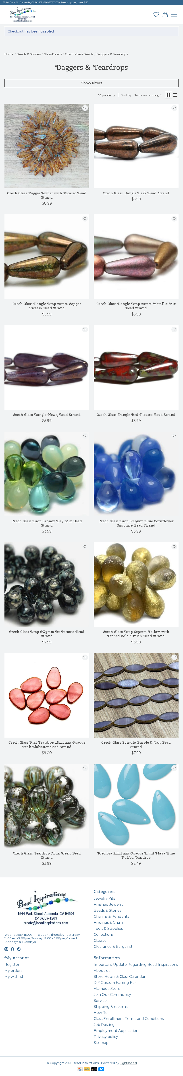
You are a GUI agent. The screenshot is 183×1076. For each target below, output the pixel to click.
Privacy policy (106, 1037)
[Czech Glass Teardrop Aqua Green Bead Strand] (46, 806)
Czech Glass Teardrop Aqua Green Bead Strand (47, 855)
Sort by (126, 95)
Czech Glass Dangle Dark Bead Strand (136, 193)
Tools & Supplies (108, 928)
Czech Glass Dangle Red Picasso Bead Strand (136, 414)
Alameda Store (107, 989)
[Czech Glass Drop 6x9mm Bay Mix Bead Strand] (46, 474)
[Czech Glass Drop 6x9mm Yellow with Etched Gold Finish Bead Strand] (136, 584)
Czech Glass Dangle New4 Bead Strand (47, 414)
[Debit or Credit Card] (94, 1069)
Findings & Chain (108, 922)
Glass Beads (53, 54)
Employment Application (116, 1031)
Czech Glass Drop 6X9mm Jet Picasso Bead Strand (46, 633)
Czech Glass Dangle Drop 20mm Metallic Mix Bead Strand (136, 305)
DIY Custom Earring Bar (115, 982)
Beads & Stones (29, 54)
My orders (13, 970)
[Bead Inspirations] (22, 14)
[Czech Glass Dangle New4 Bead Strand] (46, 367)
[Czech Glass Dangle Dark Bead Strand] (136, 146)
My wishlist (13, 976)
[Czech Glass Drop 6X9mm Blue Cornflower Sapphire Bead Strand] (136, 474)
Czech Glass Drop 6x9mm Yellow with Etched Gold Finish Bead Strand (136, 633)
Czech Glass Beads (79, 54)
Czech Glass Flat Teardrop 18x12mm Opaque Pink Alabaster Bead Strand (46, 744)
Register (11, 964)
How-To (101, 1013)
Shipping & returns (110, 1007)
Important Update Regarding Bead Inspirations (136, 964)
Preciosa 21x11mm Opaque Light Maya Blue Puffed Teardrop (136, 855)
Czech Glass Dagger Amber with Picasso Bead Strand (46, 195)
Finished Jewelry (108, 904)
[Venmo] (101, 1069)
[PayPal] (87, 1069)
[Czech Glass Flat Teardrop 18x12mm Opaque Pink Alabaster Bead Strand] (46, 695)
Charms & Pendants (111, 916)
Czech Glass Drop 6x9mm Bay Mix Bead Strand (47, 523)
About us (102, 970)
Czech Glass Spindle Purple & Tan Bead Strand (136, 744)
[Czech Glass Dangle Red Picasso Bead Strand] (136, 367)
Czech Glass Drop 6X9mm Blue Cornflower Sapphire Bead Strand (136, 523)
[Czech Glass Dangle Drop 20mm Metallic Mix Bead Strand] (136, 256)
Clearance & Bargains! (113, 946)
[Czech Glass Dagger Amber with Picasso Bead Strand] (46, 146)
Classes (100, 940)
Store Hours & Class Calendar (120, 976)
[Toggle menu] (174, 14)
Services (101, 1001)
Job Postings (105, 1025)
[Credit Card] (80, 1069)
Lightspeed (128, 1063)
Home (9, 54)
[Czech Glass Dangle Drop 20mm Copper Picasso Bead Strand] (46, 256)
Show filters (91, 83)
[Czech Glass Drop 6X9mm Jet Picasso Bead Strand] (46, 584)
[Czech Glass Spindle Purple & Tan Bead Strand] (136, 695)
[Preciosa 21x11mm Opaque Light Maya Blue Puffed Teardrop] (136, 806)
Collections (103, 934)
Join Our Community (112, 995)
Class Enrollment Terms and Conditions (129, 1019)
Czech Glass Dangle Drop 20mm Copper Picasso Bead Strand (46, 305)
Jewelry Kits (104, 898)
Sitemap (101, 1043)
